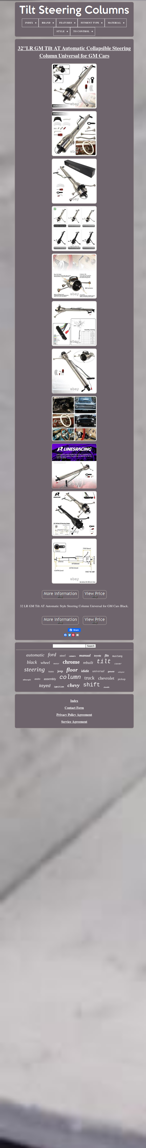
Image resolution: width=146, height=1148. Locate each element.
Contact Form (74, 707)
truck (89, 678)
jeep (60, 671)
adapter (121, 672)
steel (63, 655)
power (111, 671)
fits (107, 655)
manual (85, 655)
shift (91, 685)
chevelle (106, 687)
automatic (35, 654)
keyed (44, 685)
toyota (97, 655)
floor (72, 670)
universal (98, 671)
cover (118, 663)
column (70, 677)
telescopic (27, 680)
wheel (45, 662)
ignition (59, 687)
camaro (72, 656)
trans (51, 671)
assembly (50, 679)
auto (37, 679)
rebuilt (88, 663)
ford (52, 654)
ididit (85, 671)
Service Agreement (74, 721)
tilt (104, 661)
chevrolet (106, 678)
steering (34, 669)
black (32, 662)
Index (74, 700)
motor (56, 663)
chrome (71, 662)
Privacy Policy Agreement (74, 714)
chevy (73, 685)
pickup (122, 679)
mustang (117, 656)
